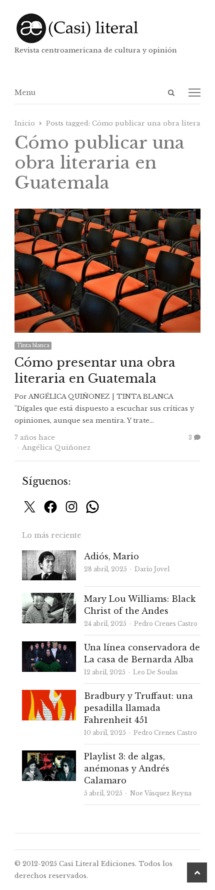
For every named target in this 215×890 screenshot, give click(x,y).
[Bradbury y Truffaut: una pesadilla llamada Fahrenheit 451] (49, 695)
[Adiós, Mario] (49, 556)
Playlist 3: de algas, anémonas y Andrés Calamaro (127, 768)
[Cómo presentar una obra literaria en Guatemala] (107, 214)
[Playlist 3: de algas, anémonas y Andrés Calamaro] (49, 756)
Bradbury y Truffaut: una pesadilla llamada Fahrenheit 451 (138, 708)
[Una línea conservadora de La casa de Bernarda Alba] (49, 647)
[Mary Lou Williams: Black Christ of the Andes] (49, 598)
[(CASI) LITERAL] (107, 28)
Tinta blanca (33, 345)
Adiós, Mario (111, 556)
